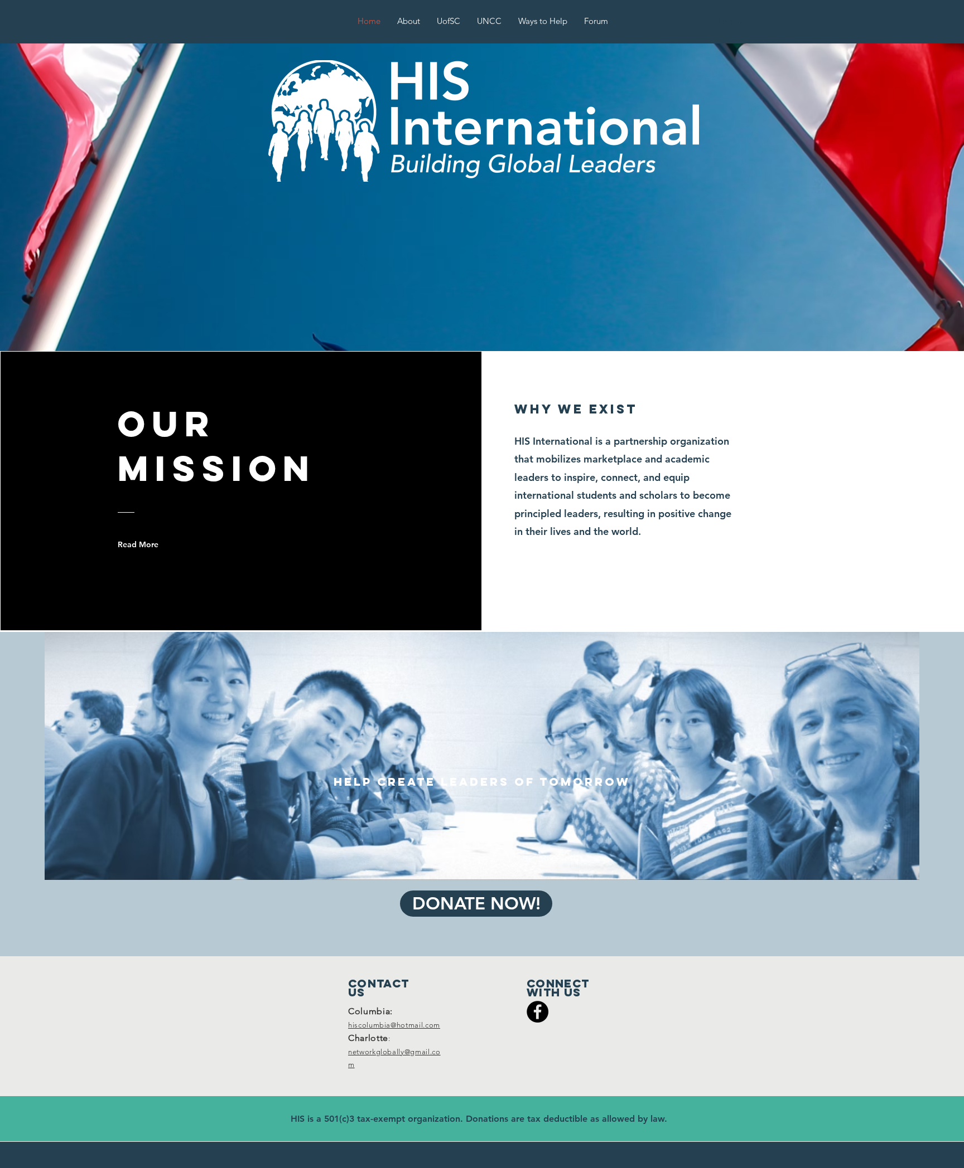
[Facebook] (537, 1012)
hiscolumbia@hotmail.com (394, 1025)
